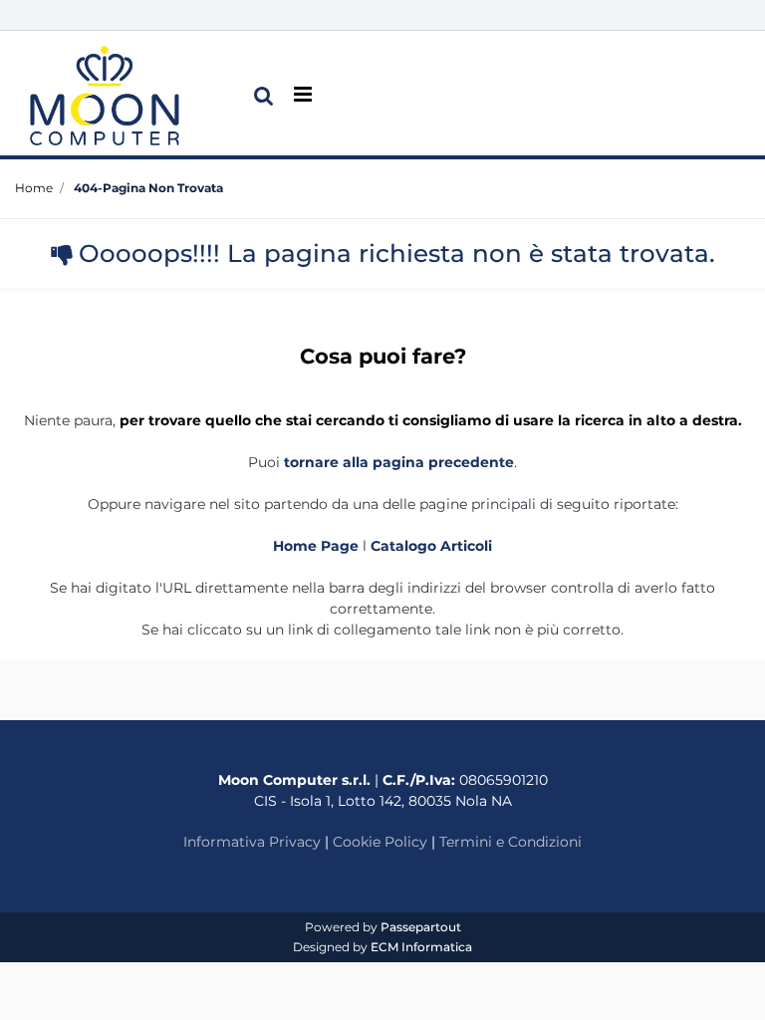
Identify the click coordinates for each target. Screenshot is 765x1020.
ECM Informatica (421, 946)
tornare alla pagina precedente (399, 462)
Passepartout (421, 926)
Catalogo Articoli (431, 546)
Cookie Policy (380, 842)
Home (34, 187)
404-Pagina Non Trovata (148, 187)
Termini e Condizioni (510, 842)
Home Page (318, 546)
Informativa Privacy (252, 842)
